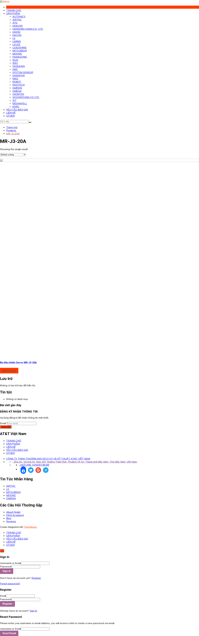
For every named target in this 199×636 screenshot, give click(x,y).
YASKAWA (18, 66)
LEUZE (16, 44)
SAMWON (18, 75)
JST (14, 100)
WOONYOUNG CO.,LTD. (25, 97)
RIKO (15, 78)
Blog (8, 518)
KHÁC (15, 106)
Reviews (11, 521)
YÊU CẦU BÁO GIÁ (17, 109)
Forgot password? (10, 583)
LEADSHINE (19, 47)
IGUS (15, 59)
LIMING (16, 41)
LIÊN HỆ (11, 112)
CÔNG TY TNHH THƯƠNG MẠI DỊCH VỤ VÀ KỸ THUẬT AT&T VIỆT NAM (48, 458)
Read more (9, 370)
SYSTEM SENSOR (22, 72)
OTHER (10, 115)
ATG (14, 22)
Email (4, 423)
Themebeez (30, 526)
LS (13, 38)
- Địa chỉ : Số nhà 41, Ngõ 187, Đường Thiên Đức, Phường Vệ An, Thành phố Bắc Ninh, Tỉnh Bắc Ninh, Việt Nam (74, 461)
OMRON (17, 87)
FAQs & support (15, 515)
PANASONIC (19, 56)
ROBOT (16, 81)
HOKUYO (17, 25)
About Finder (13, 512)
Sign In (33, 610)
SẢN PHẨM (13, 13)
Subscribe (5, 427)
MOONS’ (17, 53)
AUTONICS (18, 16)
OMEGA (17, 90)
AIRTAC (17, 19)
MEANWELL (19, 103)
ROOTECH (18, 84)
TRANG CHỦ (13, 10)
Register (36, 578)
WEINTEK (18, 94)
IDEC (15, 63)
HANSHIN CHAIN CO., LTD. (27, 28)
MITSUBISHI (19, 50)
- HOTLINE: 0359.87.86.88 (34, 464)
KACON (16, 35)
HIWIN (16, 32)
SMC (15, 69)
